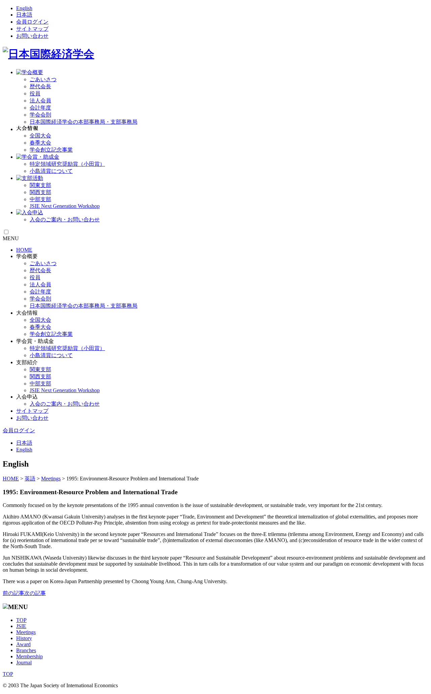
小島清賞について (51, 171)
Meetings (26, 632)
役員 (35, 93)
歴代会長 (40, 86)
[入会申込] (29, 212)
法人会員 (40, 100)
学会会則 (40, 115)
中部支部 (40, 199)
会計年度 (40, 108)
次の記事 (35, 593)
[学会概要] (29, 72)
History (24, 638)
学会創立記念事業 (51, 150)
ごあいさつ (43, 79)
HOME (24, 250)
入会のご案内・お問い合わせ (65, 219)
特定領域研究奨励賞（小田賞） (67, 164)
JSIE (21, 626)
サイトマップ (32, 29)
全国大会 (40, 135)
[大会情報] (27, 129)
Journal (24, 662)
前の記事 (13, 593)
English (24, 8)
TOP (21, 620)
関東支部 (40, 185)
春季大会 (40, 143)
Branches (26, 650)
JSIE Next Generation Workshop (65, 206)
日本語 (24, 15)
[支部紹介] (29, 178)
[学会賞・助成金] (37, 157)
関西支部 (40, 192)
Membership (29, 656)
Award (23, 644)
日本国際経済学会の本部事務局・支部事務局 (83, 122)
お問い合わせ (32, 36)
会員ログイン (32, 22)
